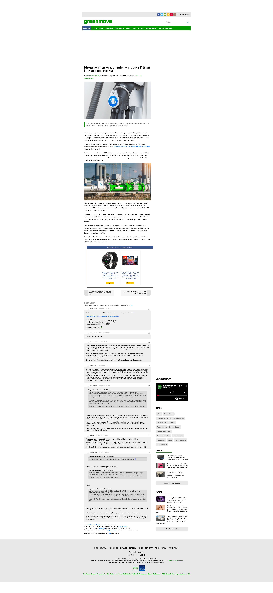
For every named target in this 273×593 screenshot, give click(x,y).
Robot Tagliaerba (180, 440)
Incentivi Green (178, 436)
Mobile (142, 555)
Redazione (143, 574)
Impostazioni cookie (183, 574)
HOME (96, 548)
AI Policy (118, 574)
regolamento (112, 530)
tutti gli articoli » (172, 483)
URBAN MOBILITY (151, 28)
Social (168, 574)
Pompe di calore (174, 427)
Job (173, 574)
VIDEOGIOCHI (114, 548)
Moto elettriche (169, 414)
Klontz (92, 342)
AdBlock (135, 574)
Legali (93, 574)
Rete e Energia (162, 427)
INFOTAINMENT (119, 28)
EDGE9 (141, 548)
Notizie (159, 492)
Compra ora (110, 283)
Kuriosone (93, 365)
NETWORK (86, 28)
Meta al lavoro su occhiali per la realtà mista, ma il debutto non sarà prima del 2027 (100, 292)
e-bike (159, 414)
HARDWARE (103, 548)
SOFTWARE (123, 548)
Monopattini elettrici (163, 436)
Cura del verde (162, 444)
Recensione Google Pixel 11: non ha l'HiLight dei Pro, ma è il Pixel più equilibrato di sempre (177, 465)
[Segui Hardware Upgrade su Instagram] (174, 14)
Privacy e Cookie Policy (105, 574)
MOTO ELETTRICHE (138, 28)
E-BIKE (128, 28)
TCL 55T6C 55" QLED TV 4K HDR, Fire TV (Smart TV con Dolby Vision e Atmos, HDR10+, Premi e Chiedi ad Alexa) (130, 275)
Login (182, 14)
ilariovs (92, 435)
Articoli (159, 450)
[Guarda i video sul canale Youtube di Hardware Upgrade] (171, 14)
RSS (163, 574)
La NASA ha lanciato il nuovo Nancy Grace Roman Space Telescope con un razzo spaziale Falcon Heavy (176, 499)
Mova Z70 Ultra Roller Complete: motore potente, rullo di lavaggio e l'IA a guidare (177, 457)
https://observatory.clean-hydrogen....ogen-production (102, 316)
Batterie (172, 422)
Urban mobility (162, 422)
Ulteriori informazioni (176, 560)
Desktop (131, 555)
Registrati (188, 14)
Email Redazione (154, 574)
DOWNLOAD (132, 548)
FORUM (163, 548)
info (132, 305)
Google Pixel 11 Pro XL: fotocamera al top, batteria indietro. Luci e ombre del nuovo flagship (176, 474)
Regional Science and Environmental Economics (132, 146)
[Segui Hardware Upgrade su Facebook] (158, 14)
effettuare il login (94, 525)
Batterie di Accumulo (164, 431)
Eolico (170, 440)
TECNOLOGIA (109, 28)
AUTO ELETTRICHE (97, 28)
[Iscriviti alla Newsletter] (165, 14)
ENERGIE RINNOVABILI (166, 28)
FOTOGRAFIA (149, 548)
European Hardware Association (135, 568)
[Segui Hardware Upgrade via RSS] (168, 14)
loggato (102, 528)
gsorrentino (93, 452)
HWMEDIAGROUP (173, 548)
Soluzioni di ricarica (164, 418)
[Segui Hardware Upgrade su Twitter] (161, 14)
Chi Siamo (86, 574)
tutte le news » (172, 529)
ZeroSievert (93, 309)
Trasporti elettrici (178, 418)
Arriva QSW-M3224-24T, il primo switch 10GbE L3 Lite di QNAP (134, 292)
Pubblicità (127, 574)
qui (110, 533)
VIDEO (157, 548)
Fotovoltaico (161, 440)
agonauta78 (93, 333)
